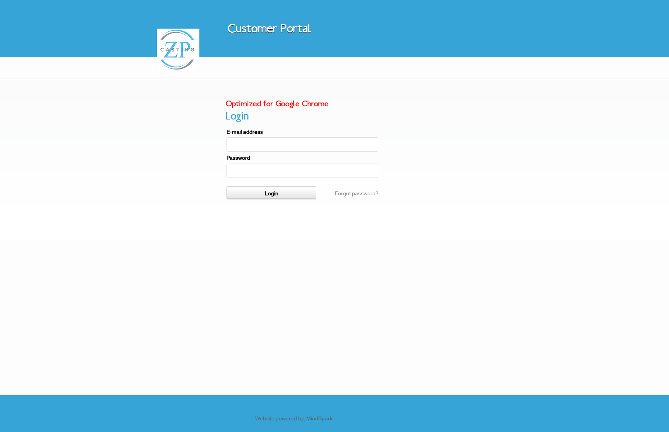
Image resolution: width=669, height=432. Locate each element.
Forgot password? (357, 193)
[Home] (178, 69)
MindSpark (319, 418)
